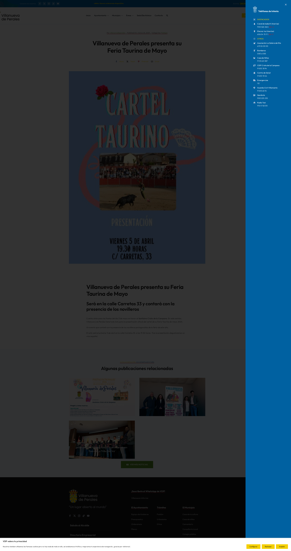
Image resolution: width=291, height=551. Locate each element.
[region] (145, 544)
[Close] (286, 4)
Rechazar (268, 547)
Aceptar (282, 547)
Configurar (253, 547)
